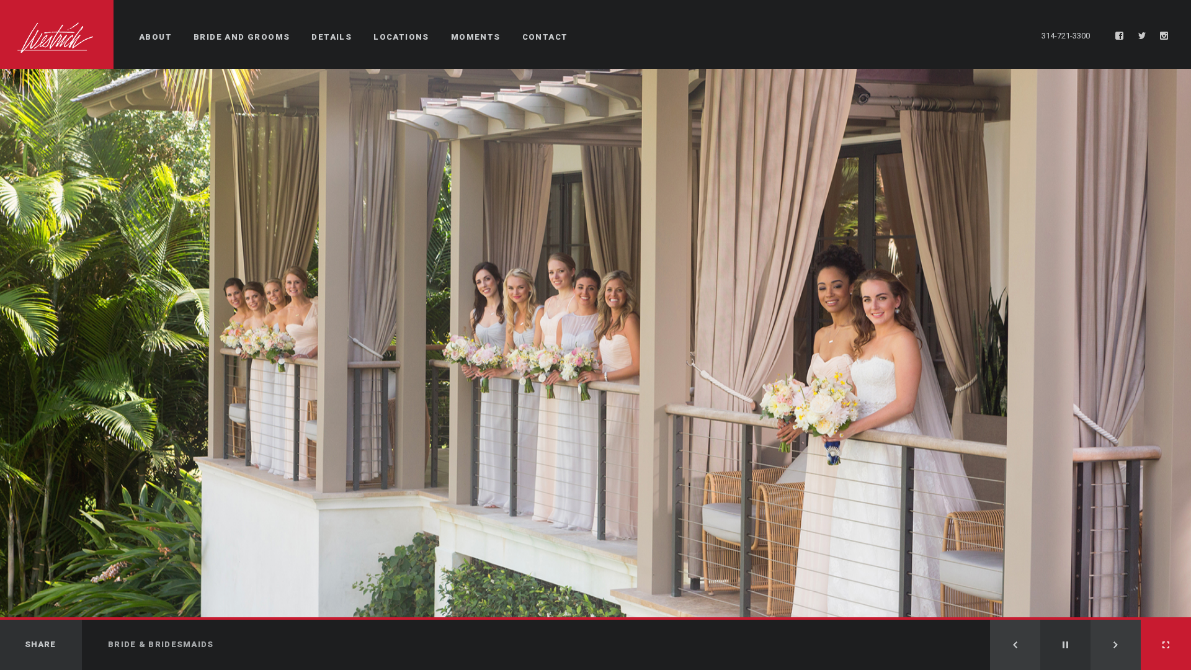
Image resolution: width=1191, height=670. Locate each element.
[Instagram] (1164, 36)
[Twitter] (1142, 36)
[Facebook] (1119, 36)
